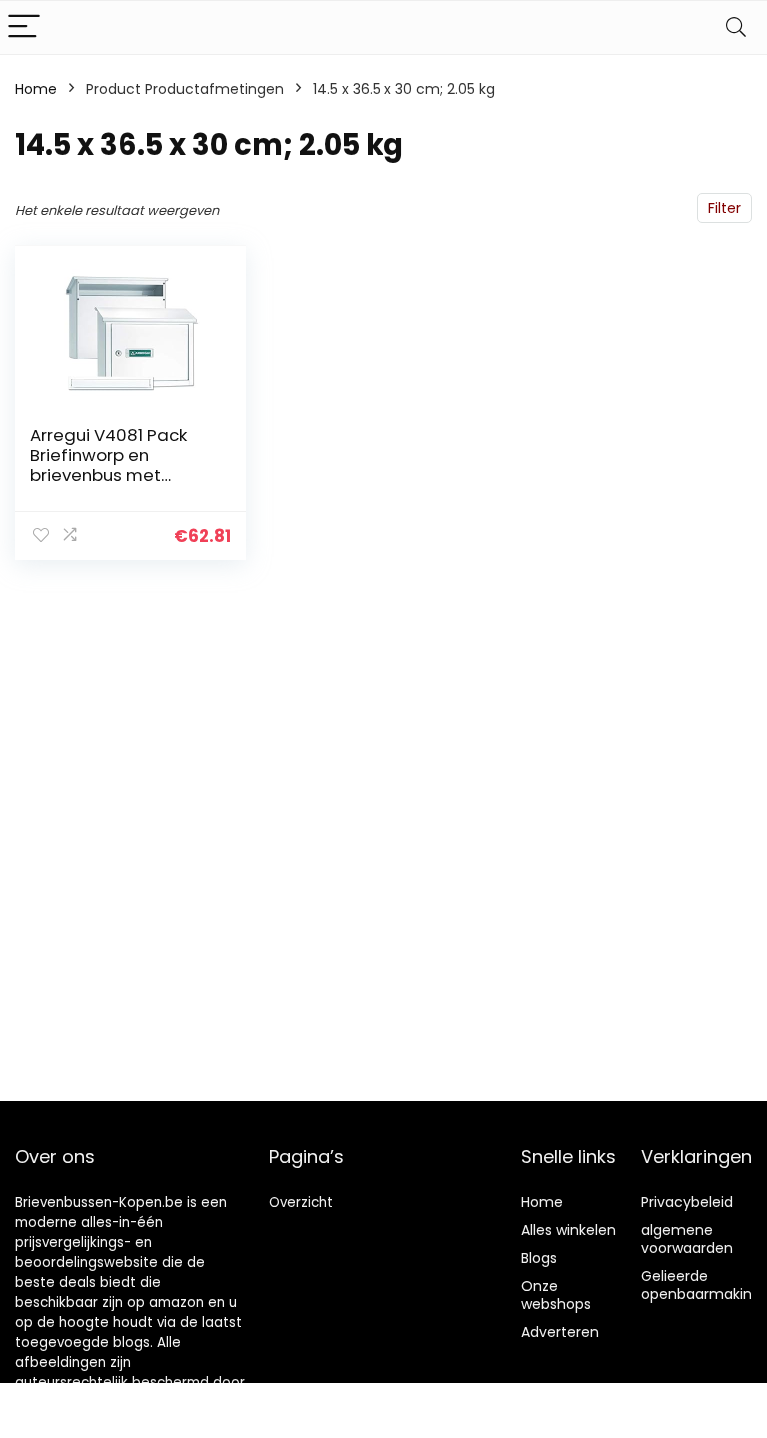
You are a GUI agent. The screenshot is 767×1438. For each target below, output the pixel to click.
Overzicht (301, 1202)
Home (36, 89)
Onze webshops (556, 1295)
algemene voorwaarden (687, 1239)
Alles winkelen (568, 1230)
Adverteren (560, 1332)
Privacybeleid (687, 1202)
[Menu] (24, 27)
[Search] (736, 27)
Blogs (539, 1258)
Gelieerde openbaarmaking (701, 1285)
